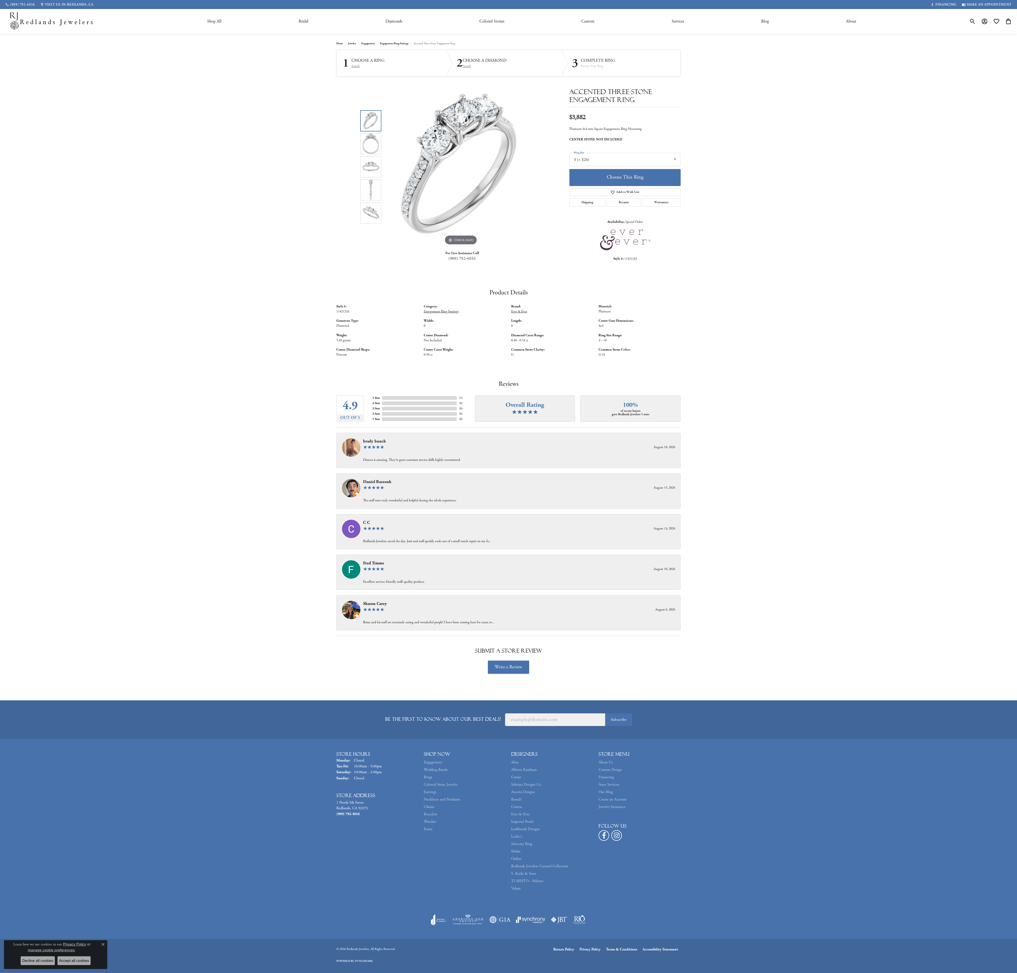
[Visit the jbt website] (559, 919)
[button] (972, 21)
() (461, 398)
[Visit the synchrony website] (530, 919)
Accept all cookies (74, 960)
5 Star (376, 398)
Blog (765, 21)
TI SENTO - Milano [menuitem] (527, 881)
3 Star (376, 408)
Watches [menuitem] (430, 821)
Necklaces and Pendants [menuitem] (442, 799)
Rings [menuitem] (428, 777)
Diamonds (393, 21)
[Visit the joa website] (438, 919)
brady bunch (374, 441)
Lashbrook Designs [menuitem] (525, 829)
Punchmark (364, 961)
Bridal (303, 21)
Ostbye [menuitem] (516, 858)
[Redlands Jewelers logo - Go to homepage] (52, 21)
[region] (460, 166)
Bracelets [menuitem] (430, 814)
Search (355, 66)
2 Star (376, 414)
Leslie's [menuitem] (516, 836)
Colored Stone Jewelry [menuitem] (441, 784)
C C (366, 522)
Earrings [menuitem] (430, 792)
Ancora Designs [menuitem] (523, 792)
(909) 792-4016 (462, 258)
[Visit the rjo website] (579, 919)
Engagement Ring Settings (394, 43)
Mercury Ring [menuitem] (521, 844)
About (851, 21)
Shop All (214, 21)
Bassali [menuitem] (516, 799)
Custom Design (610, 769)
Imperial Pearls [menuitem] (522, 821)
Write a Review (508, 667)
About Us (606, 762)
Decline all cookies (37, 960)
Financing (606, 777)
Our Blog (606, 792)
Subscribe (619, 719)
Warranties (661, 202)
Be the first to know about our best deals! (443, 719)
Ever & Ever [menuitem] (520, 814)
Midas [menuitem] (515, 851)
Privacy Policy (590, 949)
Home (339, 43)
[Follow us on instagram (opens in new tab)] (616, 835)
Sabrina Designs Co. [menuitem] (526, 784)
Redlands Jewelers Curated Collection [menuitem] (539, 866)
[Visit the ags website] (468, 919)
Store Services (609, 784)
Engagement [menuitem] (433, 762)
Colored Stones (491, 21)
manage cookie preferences (51, 950)
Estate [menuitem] (428, 829)
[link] (20, 4)
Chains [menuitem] (429, 806)
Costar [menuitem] (516, 777)
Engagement (368, 43)
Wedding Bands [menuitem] (436, 769)
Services (678, 21)
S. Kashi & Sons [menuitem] (523, 873)
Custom (588, 21)
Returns (624, 202)
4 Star (376, 403)
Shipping (587, 202)
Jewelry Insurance (612, 806)
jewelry (352, 43)
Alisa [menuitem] (515, 762)
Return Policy (563, 949)
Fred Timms (373, 563)
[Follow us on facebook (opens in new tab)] (604, 835)
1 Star (376, 419)
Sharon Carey (375, 604)
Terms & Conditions (621, 949)
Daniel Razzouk (377, 482)
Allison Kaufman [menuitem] (524, 769)
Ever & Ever (519, 311)
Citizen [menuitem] (516, 806)
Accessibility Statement (660, 949)
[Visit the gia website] (500, 919)
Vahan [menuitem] (516, 888)
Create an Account (613, 799)
